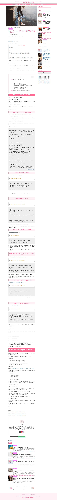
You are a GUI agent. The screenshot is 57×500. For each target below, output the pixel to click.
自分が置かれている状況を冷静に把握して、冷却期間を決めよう (22, 90)
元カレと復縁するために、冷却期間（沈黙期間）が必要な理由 (17, 415)
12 (49, 83)
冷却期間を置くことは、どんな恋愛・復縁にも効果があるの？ (17, 413)
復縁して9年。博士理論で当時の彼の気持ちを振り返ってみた (46, 15)
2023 (39, 77)
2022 (39, 78)
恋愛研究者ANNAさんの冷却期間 (18, 83)
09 (47, 79)
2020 (39, 80)
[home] (24, 432)
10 (48, 79)
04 (42, 79)
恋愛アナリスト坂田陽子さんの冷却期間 (19, 88)
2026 (39, 76)
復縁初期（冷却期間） (15, 4)
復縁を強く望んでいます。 (31, 169)
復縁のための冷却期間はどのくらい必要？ (19, 79)
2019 (39, 81)
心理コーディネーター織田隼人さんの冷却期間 (20, 84)
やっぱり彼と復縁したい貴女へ (13, 232)
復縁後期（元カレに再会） (28, 4)
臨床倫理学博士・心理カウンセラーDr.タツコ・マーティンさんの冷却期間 (23, 86)
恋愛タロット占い (10, 41)
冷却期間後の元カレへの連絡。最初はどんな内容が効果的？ (16, 411)
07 (45, 78)
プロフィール (23, 494)
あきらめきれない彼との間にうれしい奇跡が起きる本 (18, 260)
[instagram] (22, 432)
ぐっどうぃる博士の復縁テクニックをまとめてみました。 (20, 114)
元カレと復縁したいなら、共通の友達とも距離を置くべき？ (46, 67)
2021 (39, 79)
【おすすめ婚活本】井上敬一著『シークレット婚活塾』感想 (46, 42)
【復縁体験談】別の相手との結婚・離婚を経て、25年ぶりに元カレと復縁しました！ (46, 22)
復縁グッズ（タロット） (35, 4)
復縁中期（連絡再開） (22, 4)
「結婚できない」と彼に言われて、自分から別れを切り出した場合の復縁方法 (46, 29)
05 (43, 77)
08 (46, 77)
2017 (39, 83)
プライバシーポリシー (32, 494)
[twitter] (20, 432)
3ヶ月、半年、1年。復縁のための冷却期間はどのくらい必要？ (46, 62)
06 (44, 76)
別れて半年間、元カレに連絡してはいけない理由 (20, 447)
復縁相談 (42, 4)
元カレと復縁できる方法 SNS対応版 (14, 175)
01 (40, 78)
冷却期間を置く (11, 440)
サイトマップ (27, 494)
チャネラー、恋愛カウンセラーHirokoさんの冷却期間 (21, 87)
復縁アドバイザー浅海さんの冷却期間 (19, 82)
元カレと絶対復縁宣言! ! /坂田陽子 (14, 305)
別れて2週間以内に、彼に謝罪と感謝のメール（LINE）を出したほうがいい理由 (46, 58)
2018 (39, 82)
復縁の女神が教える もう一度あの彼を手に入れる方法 (16, 282)
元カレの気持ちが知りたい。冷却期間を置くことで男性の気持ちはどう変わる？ (23, 368)
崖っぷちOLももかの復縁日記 (28, 2)
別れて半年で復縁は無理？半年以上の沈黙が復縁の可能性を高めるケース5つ (46, 50)
